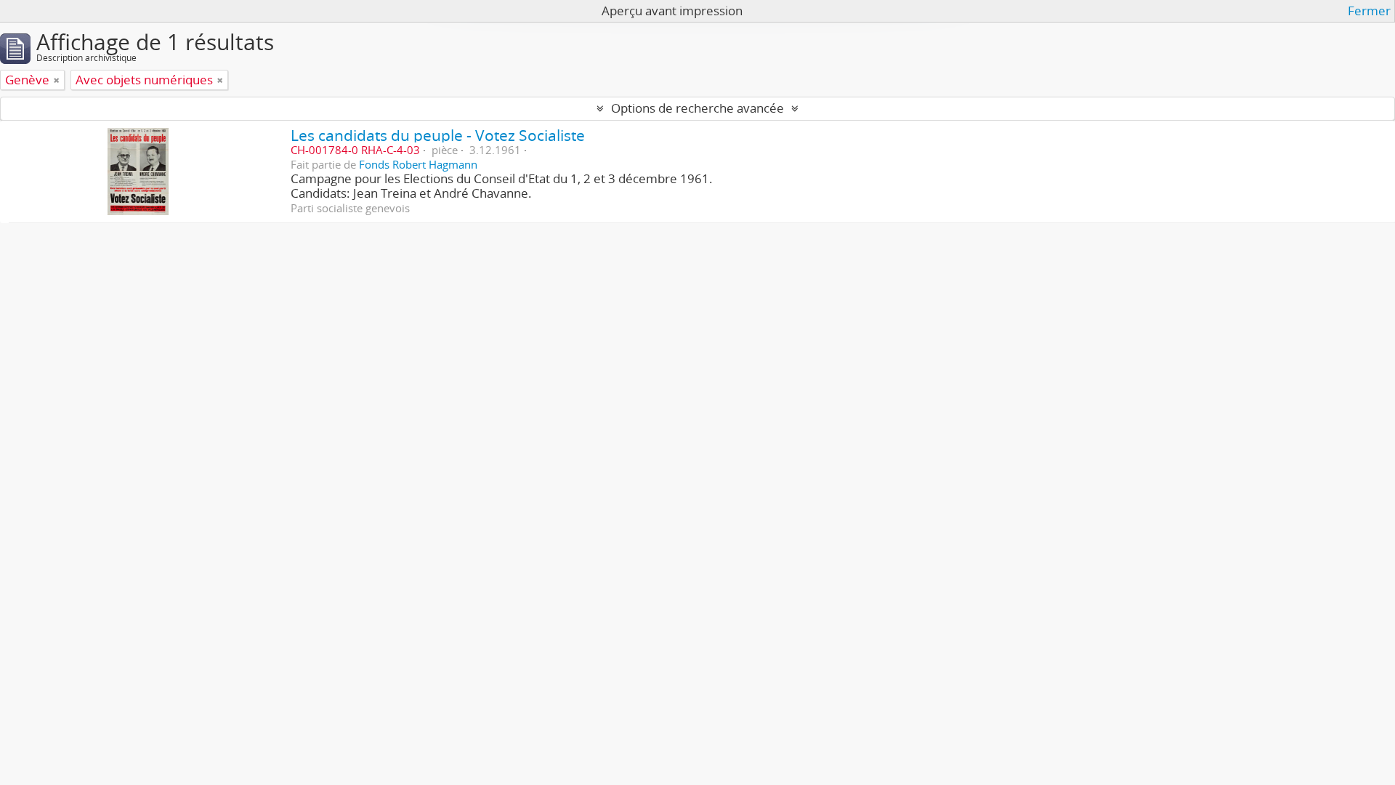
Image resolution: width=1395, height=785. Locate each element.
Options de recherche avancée (697, 108)
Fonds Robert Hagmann (418, 164)
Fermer (1369, 11)
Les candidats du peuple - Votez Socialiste (438, 134)
